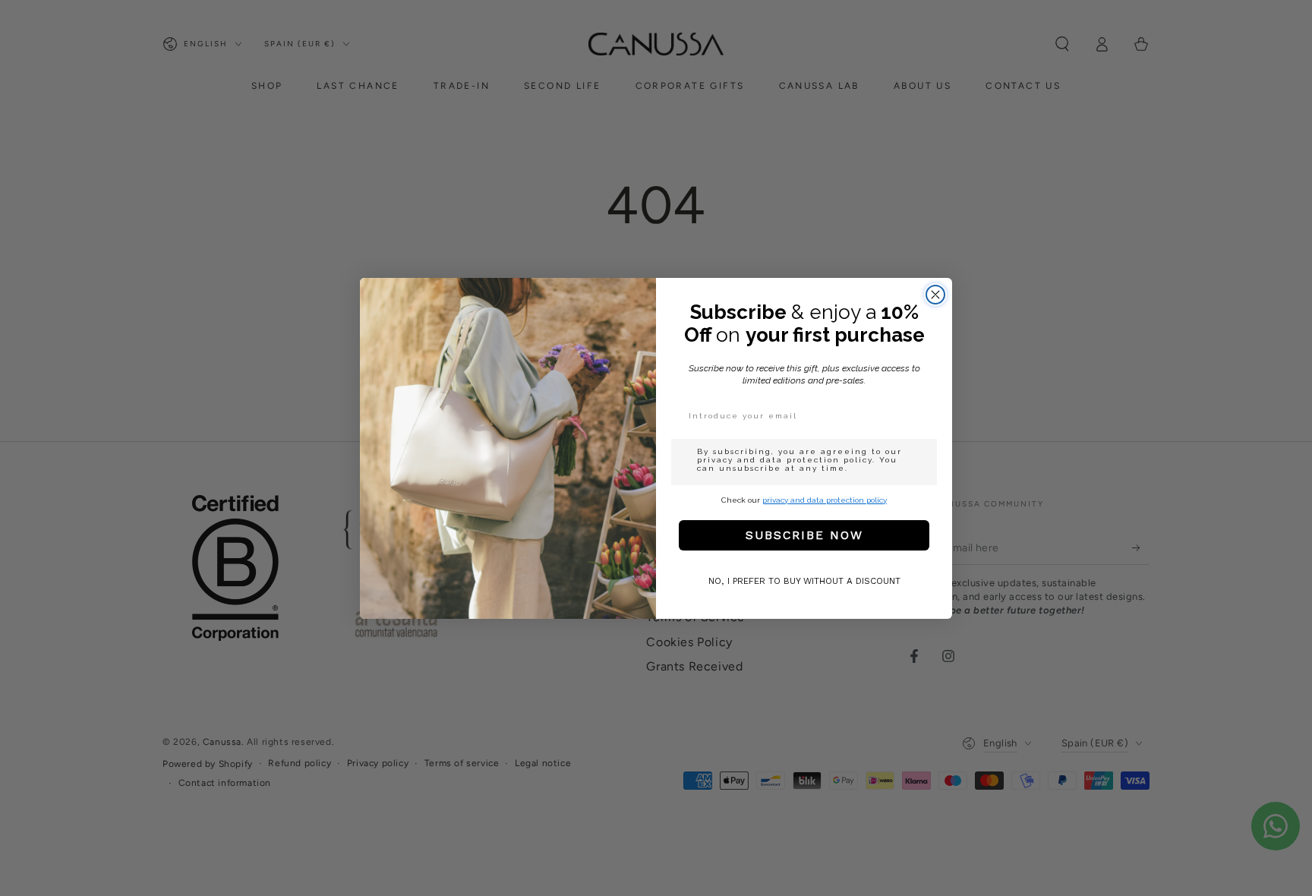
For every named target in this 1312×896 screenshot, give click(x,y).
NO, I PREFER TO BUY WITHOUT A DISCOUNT (804, 581)
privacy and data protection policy (824, 500)
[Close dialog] (935, 295)
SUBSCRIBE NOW (804, 535)
